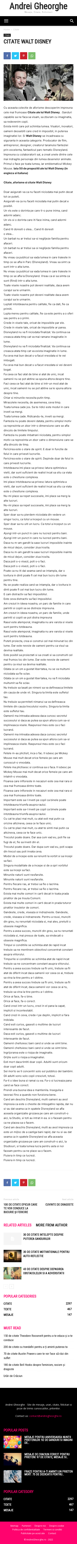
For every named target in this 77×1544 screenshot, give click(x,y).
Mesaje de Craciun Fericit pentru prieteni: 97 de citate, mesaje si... (47, 1456)
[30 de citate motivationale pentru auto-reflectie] (12, 1256)
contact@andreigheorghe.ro (45, 1416)
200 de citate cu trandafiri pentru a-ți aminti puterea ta (36, 1347)
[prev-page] (6, 1286)
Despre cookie (56, 1525)
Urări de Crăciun (13, 1376)
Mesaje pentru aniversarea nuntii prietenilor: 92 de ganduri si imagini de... (48, 1440)
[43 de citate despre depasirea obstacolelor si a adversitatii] (12, 1273)
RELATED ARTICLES (18, 1225)
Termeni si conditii (52, 1529)
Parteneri (26, 1525)
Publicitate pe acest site (33, 1533)
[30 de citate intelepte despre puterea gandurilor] (12, 1239)
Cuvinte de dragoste (59, 1204)
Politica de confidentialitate (26, 1529)
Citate (16, 29)
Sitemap (14, 1525)
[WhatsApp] (31, 55)
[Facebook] (7, 55)
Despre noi (40, 1525)
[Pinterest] (23, 55)
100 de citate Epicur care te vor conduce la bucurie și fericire (20, 1208)
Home (7, 29)
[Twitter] (15, 55)
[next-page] (11, 1286)
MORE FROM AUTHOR (51, 1225)
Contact (52, 1533)
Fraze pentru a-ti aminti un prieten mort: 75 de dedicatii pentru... (48, 1473)
